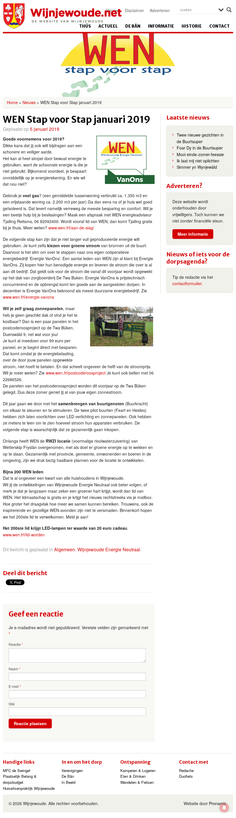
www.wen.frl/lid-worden (24, 534)
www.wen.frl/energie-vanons (28, 297)
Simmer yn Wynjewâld (197, 167)
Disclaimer (134, 10)
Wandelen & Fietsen (137, 782)
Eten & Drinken (133, 776)
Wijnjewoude (62, 16)
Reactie (16, 644)
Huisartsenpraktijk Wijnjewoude (29, 788)
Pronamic (217, 803)
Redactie (186, 770)
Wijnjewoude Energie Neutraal (108, 549)
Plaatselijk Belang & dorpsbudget (20, 779)
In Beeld (68, 782)
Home (12, 102)
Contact (219, 26)
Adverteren (160, 10)
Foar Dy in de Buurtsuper (200, 148)
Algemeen (64, 549)
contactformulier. (187, 283)
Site (12, 703)
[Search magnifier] (229, 10)
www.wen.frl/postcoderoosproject (76, 373)
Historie (192, 26)
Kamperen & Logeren (137, 770)
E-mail (15, 686)
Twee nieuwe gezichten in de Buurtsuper (200, 138)
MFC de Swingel (16, 770)
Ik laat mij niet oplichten (198, 161)
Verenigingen (72, 770)
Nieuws (29, 102)
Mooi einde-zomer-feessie (200, 154)
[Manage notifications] (224, 807)
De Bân (132, 26)
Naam (14, 668)
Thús (85, 26)
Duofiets (186, 776)
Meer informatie (193, 234)
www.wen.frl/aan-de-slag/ (71, 228)
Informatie (161, 26)
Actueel (108, 26)
